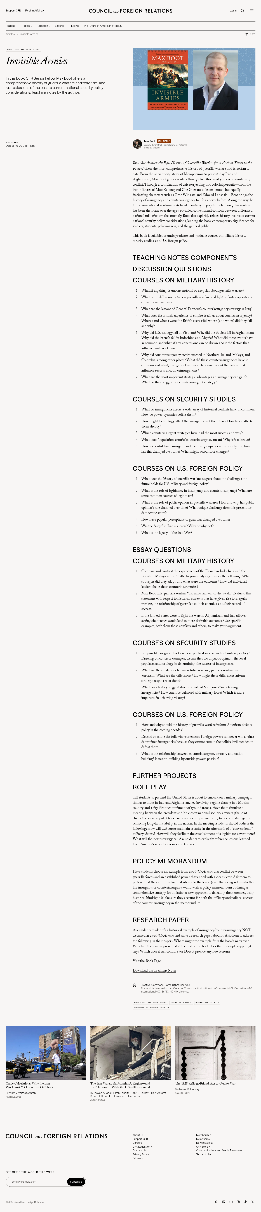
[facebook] (217, 1202)
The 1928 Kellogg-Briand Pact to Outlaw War (205, 1083)
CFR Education (141, 1146)
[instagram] (238, 1202)
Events (75, 25)
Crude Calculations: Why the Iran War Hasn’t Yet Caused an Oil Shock (29, 1085)
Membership (203, 1135)
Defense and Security (207, 1002)
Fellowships (203, 1139)
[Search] (242, 10)
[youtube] (231, 1202)
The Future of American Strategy (103, 25)
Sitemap (138, 1158)
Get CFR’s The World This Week (30, 1172)
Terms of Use (203, 1154)
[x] (252, 1202)
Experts (59, 25)
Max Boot (149, 141)
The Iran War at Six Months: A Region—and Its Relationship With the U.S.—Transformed (120, 1085)
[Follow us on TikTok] (245, 1202)
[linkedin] (224, 1202)
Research (42, 25)
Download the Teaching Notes (154, 970)
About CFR (139, 1135)
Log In (233, 10)
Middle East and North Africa (23, 50)
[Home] (130, 11)
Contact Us (139, 1150)
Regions (10, 25)
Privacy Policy (141, 1154)
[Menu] (251, 10)
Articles (10, 34)
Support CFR (13, 10)
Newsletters (203, 1142)
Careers (137, 1142)
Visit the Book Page (147, 961)
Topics (26, 25)
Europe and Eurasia (181, 1002)
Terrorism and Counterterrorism (151, 1008)
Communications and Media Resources (219, 1150)
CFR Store (202, 1146)
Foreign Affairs (33, 10)
